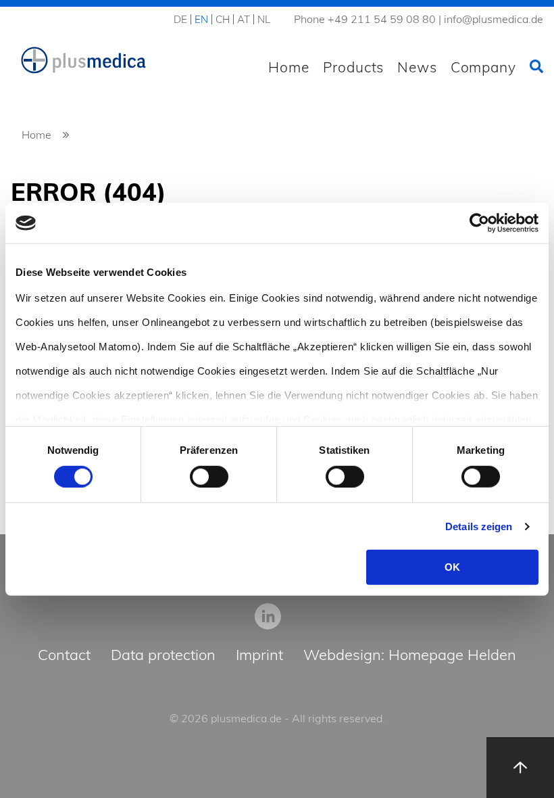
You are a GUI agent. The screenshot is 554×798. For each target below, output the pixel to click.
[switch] (209, 477)
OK (452, 567)
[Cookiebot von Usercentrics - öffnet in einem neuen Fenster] (479, 223)
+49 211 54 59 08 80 (382, 19)
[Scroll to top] (520, 767)
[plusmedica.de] (84, 60)
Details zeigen (478, 526)
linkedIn (267, 616)
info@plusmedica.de (493, 19)
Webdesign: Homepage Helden (409, 655)
